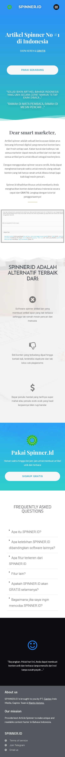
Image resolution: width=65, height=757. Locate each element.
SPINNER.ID (30, 7)
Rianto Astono (36, 702)
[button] (56, 7)
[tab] (32, 532)
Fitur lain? (18, 574)
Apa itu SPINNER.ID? (26, 532)
